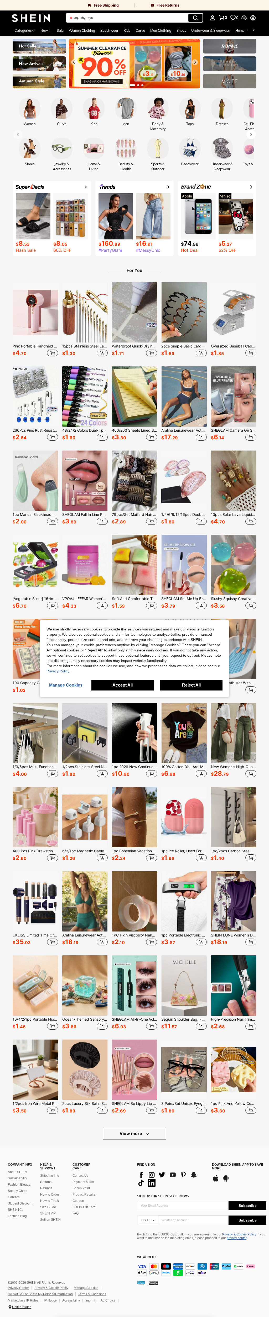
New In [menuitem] (45, 30)
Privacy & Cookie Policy (239, 1234)
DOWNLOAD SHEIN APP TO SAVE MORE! (237, 1166)
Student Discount (20, 1203)
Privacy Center (18, 1288)
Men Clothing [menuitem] (160, 30)
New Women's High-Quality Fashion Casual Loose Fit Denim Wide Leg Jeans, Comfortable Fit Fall (233, 767)
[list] (172, 1179)
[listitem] (35, 320)
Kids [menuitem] (127, 30)
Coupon (78, 1201)
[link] (67, 5)
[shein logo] (31, 17)
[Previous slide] (74, 62)
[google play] (225, 1181)
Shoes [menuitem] (181, 30)
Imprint (90, 1300)
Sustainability (17, 1178)
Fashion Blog (17, 1216)
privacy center (236, 1238)
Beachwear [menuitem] (109, 30)
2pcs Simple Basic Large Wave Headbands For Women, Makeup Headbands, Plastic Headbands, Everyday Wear (184, 346)
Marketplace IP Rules (23, 1300)
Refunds (46, 1188)
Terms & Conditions (92, 1294)
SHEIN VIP (48, 1213)
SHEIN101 (15, 1210)
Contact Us (80, 1175)
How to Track (49, 1201)
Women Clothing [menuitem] (82, 30)
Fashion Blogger (20, 1184)
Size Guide (48, 1207)
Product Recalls (84, 1194)
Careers (13, 1197)
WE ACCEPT (146, 1257)
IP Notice (50, 1300)
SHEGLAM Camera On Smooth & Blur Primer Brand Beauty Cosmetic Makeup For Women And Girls (233, 430)
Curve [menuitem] (140, 30)
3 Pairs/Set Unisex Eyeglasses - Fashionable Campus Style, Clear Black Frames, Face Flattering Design (184, 1103)
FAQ (76, 1213)
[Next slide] (195, 62)
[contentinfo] (201, 1269)
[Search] (195, 18)
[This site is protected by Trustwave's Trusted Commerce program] (141, 1283)
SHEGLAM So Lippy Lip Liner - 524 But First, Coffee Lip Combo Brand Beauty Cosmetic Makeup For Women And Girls (134, 1103)
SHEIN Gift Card (84, 1207)
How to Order (49, 1194)
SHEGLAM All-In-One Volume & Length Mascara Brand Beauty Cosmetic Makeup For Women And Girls (134, 1019)
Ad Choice (108, 1300)
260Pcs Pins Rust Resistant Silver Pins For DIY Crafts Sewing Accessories (35, 430)
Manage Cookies (86, 1288)
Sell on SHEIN (50, 1220)
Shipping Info (49, 1175)
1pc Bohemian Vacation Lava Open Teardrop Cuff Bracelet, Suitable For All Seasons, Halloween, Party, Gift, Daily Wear (134, 851)
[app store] (215, 1181)
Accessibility (71, 1300)
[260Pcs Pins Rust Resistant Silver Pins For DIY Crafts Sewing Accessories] (35, 396)
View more (131, 1133)
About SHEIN (17, 1172)
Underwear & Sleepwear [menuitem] (210, 30)
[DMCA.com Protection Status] (153, 1283)
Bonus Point (81, 1188)
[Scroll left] (247, 30)
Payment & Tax (83, 1182)
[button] (244, 18)
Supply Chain (17, 1191)
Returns (45, 1182)
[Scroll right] (254, 30)
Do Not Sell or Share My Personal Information (40, 1294)
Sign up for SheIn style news (163, 1196)
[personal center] (212, 18)
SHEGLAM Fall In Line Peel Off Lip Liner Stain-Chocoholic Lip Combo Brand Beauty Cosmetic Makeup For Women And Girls (85, 514)
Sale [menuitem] (60, 30)
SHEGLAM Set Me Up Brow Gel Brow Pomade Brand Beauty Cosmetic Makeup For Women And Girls (184, 599)
